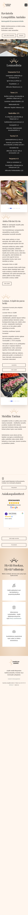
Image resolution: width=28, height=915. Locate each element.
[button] (26, 5)
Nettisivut (11, 685)
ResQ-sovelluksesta (15, 618)
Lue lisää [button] (7, 525)
